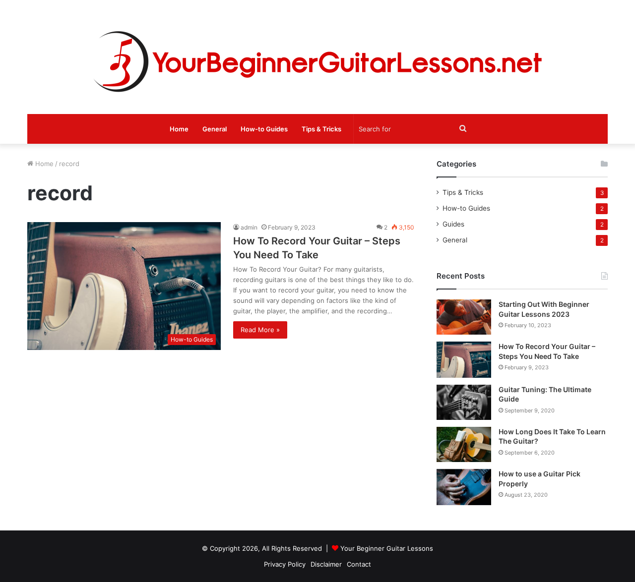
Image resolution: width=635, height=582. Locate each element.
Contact (359, 564)
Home (179, 129)
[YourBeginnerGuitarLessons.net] (317, 57)
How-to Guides (264, 129)
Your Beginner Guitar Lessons (386, 548)
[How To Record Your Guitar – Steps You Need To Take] (464, 360)
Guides (453, 224)
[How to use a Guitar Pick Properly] (464, 487)
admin (249, 227)
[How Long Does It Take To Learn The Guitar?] (464, 444)
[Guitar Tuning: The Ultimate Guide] (464, 402)
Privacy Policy (285, 564)
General (214, 129)
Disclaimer (326, 564)
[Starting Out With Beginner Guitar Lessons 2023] (464, 317)
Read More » (260, 330)
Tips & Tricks (321, 129)
